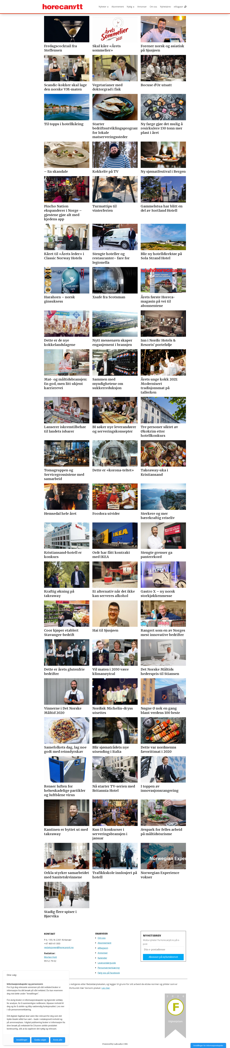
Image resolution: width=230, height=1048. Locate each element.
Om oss (153, 6)
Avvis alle (57, 1040)
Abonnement (118, 6)
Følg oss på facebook (109, 972)
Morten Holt (50, 957)
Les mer (106, 987)
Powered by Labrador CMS (115, 1044)
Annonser (142, 6)
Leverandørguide (107, 962)
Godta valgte (40, 1040)
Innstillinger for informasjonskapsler (208, 1045)
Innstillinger (21, 1040)
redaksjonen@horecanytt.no (59, 947)
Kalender (102, 957)
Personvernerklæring (109, 967)
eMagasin (178, 6)
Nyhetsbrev (165, 6)
